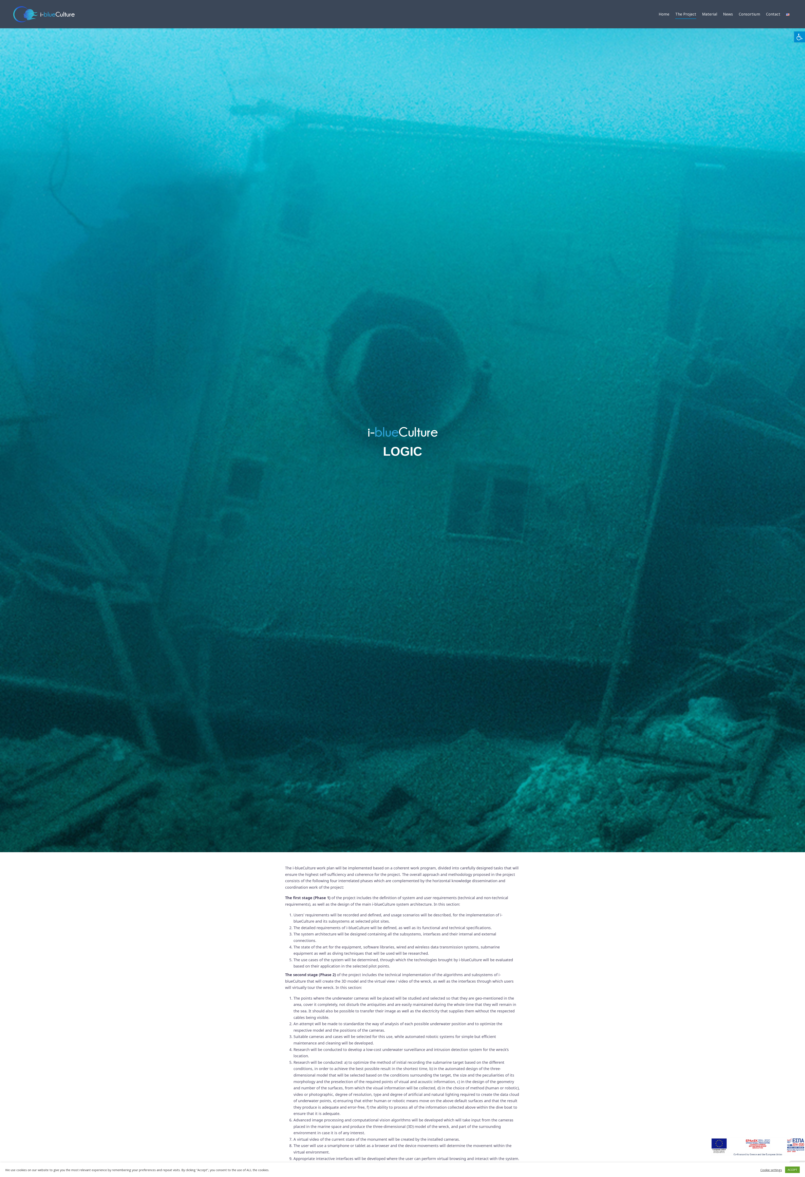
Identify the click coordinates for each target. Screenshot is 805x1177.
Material (709, 14)
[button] (799, 36)
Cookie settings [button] (771, 1170)
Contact (773, 14)
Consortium (749, 14)
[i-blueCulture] (44, 14)
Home (664, 14)
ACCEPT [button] (792, 1170)
